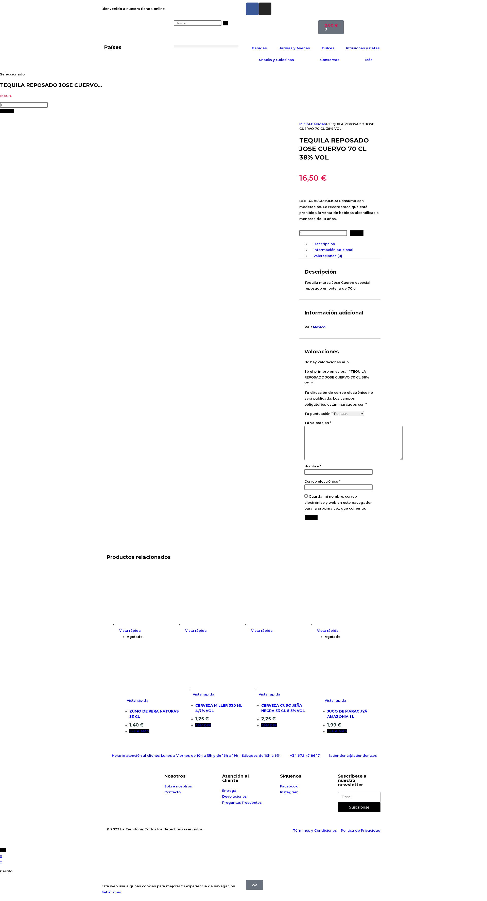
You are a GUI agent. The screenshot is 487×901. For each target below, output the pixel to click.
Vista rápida (130, 630)
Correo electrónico (322, 481)
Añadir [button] (203, 725)
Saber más (111, 892)
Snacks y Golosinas (276, 60)
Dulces (328, 48)
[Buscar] (225, 23)
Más (369, 60)
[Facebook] (252, 9)
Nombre (312, 466)
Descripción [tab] (324, 244)
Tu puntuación (318, 414)
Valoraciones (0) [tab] (328, 256)
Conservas (329, 60)
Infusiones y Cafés (363, 48)
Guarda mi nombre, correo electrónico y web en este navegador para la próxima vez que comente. (338, 502)
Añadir (7, 111)
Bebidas (259, 48)
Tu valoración (317, 423)
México (319, 327)
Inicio (304, 124)
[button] (206, 46)
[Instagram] (265, 9)
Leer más (139, 731)
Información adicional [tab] (333, 250)
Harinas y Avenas (294, 48)
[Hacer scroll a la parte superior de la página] (1, 844)
